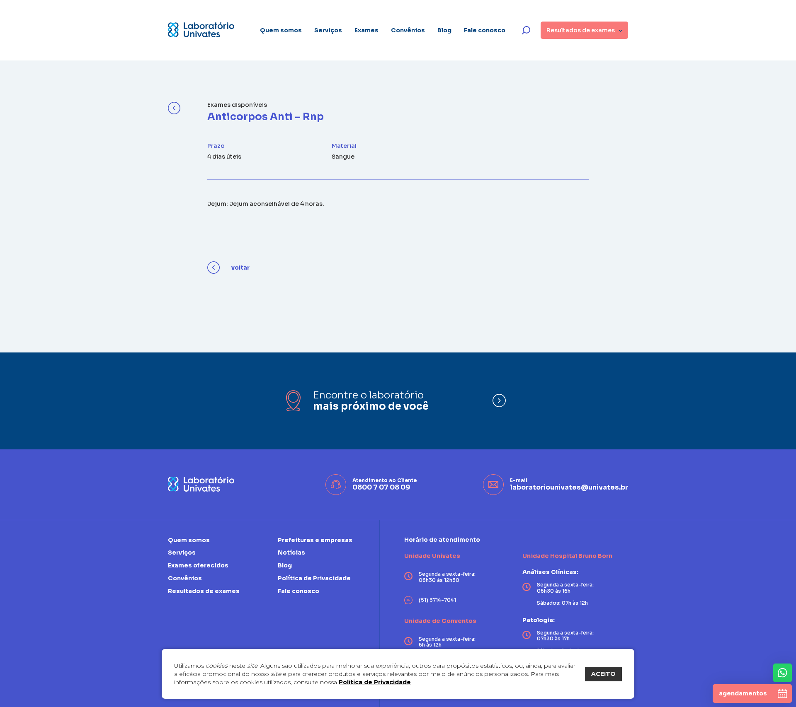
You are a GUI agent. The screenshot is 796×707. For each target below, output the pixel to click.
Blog (444, 30)
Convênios (408, 30)
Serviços (328, 30)
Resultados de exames (204, 591)
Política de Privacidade (375, 682)
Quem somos (281, 30)
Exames (366, 30)
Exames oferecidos (198, 565)
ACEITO (603, 674)
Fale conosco (484, 30)
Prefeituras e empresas (315, 540)
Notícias (291, 552)
